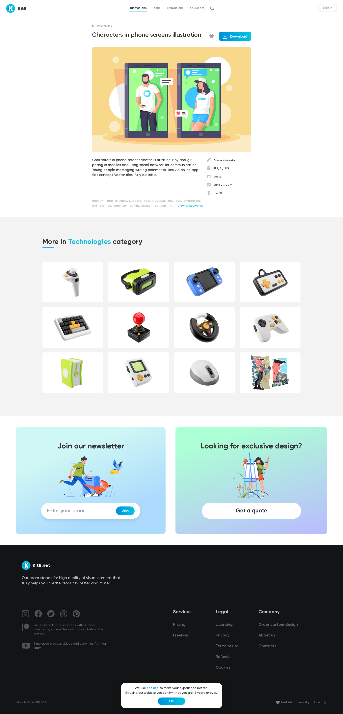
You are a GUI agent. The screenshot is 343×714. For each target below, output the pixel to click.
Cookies (223, 668)
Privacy (222, 635)
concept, (162, 206)
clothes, (106, 206)
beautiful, (151, 201)
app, (110, 201)
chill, (95, 206)
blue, (163, 201)
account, (99, 201)
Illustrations (102, 26)
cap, (179, 201)
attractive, (123, 201)
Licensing (224, 625)
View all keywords (190, 206)
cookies (152, 688)
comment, (121, 206)
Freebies (181, 635)
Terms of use (227, 646)
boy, (171, 201)
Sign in (327, 8)
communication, (142, 206)
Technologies (89, 242)
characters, (192, 201)
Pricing (179, 625)
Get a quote (251, 511)
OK (171, 701)
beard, (137, 201)
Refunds (223, 657)
